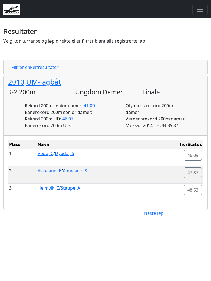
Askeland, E (49, 171)
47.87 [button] (192, 173)
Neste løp (154, 213)
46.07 (67, 119)
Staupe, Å (70, 188)
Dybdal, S (64, 153)
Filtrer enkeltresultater (35, 67)
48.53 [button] (192, 190)
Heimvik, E (48, 188)
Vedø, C (45, 153)
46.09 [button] (192, 155)
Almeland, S (75, 171)
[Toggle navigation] (200, 9)
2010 (16, 81)
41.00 (89, 106)
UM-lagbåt (43, 81)
